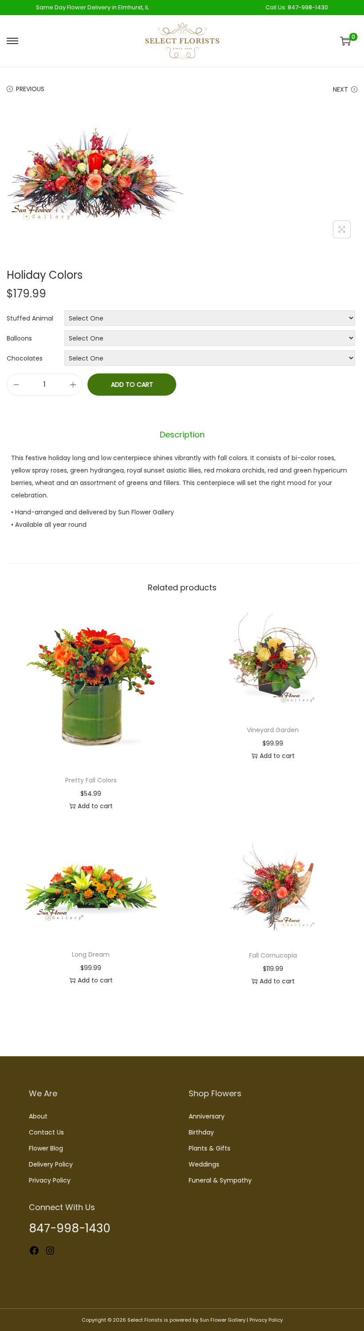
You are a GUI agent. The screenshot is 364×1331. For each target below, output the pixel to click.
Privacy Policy (50, 1180)
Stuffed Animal (30, 318)
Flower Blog (46, 1148)
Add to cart (132, 384)
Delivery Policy (51, 1164)
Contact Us (46, 1132)
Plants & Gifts (209, 1148)
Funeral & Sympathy (220, 1180)
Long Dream (91, 954)
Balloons (19, 338)
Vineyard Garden (273, 730)
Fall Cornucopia (273, 955)
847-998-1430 (308, 7)
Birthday (201, 1132)
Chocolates (25, 358)
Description (182, 434)
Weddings (204, 1164)
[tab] (182, 435)
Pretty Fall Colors (91, 780)
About (38, 1116)
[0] (345, 41)
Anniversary (207, 1116)
